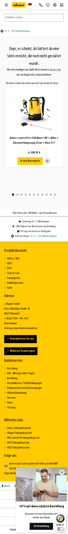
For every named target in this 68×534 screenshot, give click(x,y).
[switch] (60, 529)
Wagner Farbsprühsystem (19, 433)
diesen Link (55, 69)
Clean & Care (13, 273)
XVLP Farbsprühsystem (18, 442)
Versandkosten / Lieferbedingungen (24, 383)
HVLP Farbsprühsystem (18, 447)
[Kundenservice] (48, 5)
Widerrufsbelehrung (17, 393)
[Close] (62, 472)
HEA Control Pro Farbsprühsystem (23, 438)
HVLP (9, 263)
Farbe (9, 288)
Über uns (11, 397)
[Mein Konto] (55, 5)
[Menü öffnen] (6, 5)
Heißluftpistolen (15, 283)
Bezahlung (12, 378)
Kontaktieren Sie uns (22, 338)
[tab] (13, 195)
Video (10, 402)
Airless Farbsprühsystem (19, 428)
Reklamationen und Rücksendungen (24, 388)
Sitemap (11, 407)
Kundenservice (13, 361)
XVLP (9, 268)
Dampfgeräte (13, 278)
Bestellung (12, 368)
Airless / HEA (13, 258)
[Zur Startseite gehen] (18, 4)
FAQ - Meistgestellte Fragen (21, 373)
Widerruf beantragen (22, 351)
